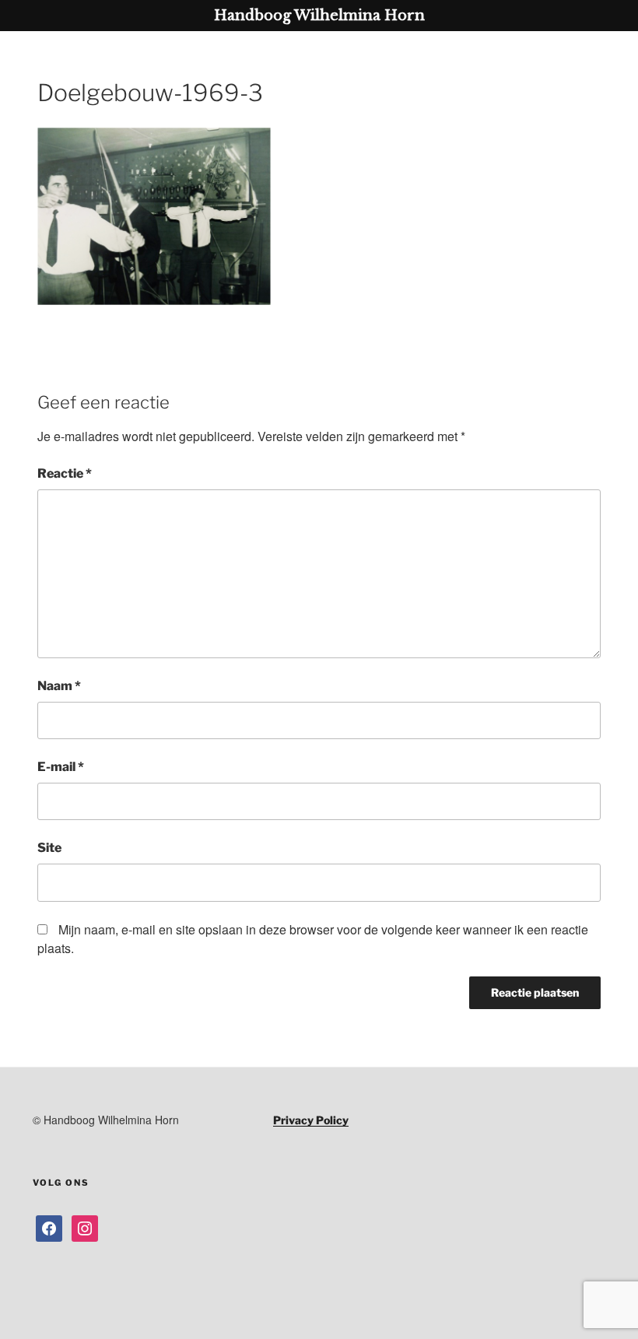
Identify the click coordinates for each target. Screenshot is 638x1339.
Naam (59, 685)
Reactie (64, 473)
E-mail (60, 766)
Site (49, 847)
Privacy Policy (311, 1120)
